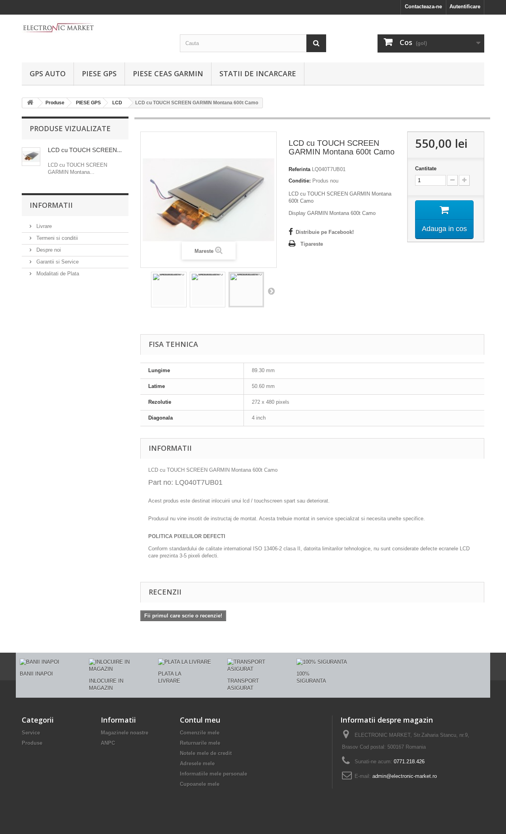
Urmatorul (271, 291)
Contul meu (200, 720)
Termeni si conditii (56, 238)
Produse (32, 743)
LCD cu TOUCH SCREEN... (85, 150)
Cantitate (425, 168)
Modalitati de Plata (57, 274)
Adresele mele (197, 763)
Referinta (299, 169)
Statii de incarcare (257, 73)
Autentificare (464, 6)
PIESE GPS (99, 73)
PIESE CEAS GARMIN (168, 73)
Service (31, 733)
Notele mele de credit (206, 753)
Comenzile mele (199, 733)
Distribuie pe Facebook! (325, 232)
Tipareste (311, 244)
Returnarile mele (200, 743)
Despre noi (48, 250)
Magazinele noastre (124, 733)
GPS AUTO (48, 73)
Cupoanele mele (199, 784)
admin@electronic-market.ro (404, 776)
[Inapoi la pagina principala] (30, 103)
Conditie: (300, 181)
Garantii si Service (57, 262)
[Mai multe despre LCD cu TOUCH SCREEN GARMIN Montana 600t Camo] (31, 156)
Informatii (51, 205)
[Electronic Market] (95, 27)
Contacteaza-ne (423, 6)
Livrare (43, 226)
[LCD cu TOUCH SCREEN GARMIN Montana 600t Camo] (168, 289)
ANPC (108, 743)
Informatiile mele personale (213, 774)
